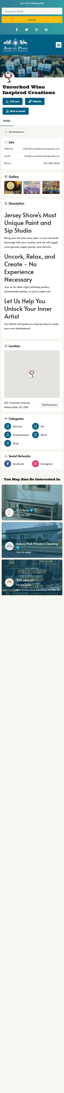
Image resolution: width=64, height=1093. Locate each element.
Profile (6, 120)
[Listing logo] (9, 77)
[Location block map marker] (31, 374)
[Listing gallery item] (13, 187)
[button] (58, 45)
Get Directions (49, 404)
